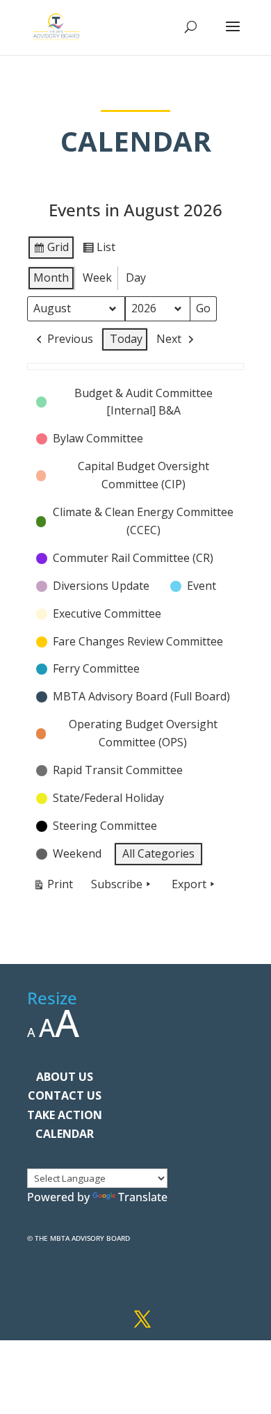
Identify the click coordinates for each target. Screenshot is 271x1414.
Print (53, 886)
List (98, 249)
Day (136, 277)
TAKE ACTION (64, 1115)
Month (51, 277)
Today (126, 338)
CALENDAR (64, 1133)
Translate (142, 1197)
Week (97, 277)
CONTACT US (64, 1095)
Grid (51, 249)
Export (189, 884)
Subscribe (116, 884)
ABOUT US (64, 1076)
